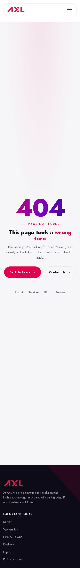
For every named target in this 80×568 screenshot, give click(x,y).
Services (33, 292)
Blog (47, 292)
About (19, 292)
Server (7, 522)
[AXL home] (16, 10)
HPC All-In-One (12, 537)
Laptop (7, 552)
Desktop (8, 544)
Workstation (10, 529)
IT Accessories (12, 559)
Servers (60, 292)
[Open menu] (69, 9)
